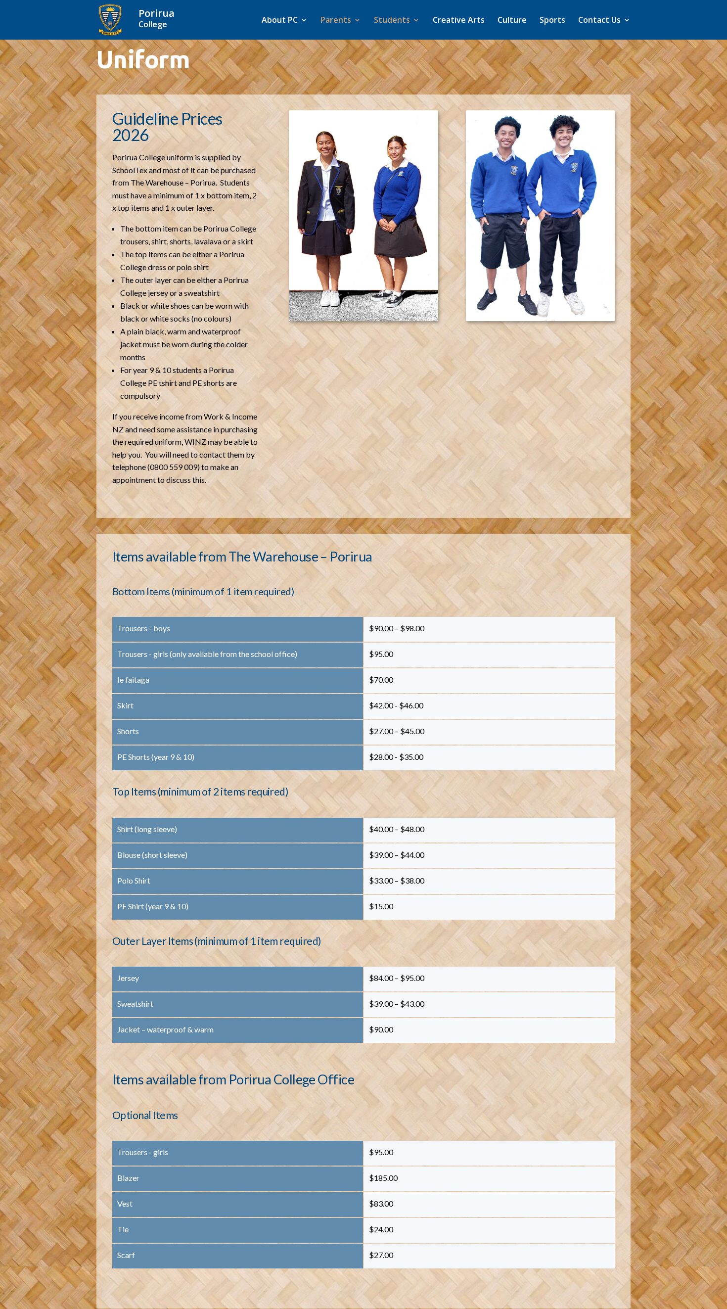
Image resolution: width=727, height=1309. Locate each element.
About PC (280, 20)
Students (392, 20)
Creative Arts (459, 20)
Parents (335, 20)
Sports (552, 20)
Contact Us (599, 20)
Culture (512, 20)
